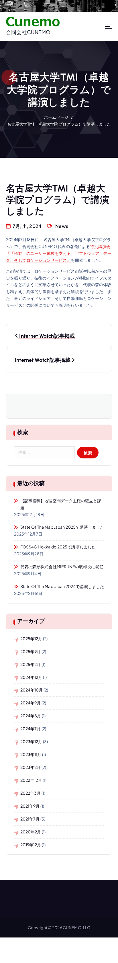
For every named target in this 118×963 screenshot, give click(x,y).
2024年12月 (31, 677)
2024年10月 (31, 689)
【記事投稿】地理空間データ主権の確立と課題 (60, 504)
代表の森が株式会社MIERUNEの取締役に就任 (61, 566)
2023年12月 (31, 741)
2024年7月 (30, 728)
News (61, 226)
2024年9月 (30, 702)
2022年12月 (31, 780)
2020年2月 (30, 831)
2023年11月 (31, 754)
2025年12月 (31, 638)
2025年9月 (30, 651)
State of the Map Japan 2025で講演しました (62, 527)
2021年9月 (30, 805)
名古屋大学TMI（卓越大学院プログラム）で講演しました (59, 123)
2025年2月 (30, 664)
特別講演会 (100, 246)
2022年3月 (30, 793)
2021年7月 (30, 818)
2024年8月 (30, 715)
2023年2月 (30, 767)
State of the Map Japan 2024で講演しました (62, 586)
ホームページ (56, 117)
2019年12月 (30, 844)
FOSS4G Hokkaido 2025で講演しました (58, 546)
